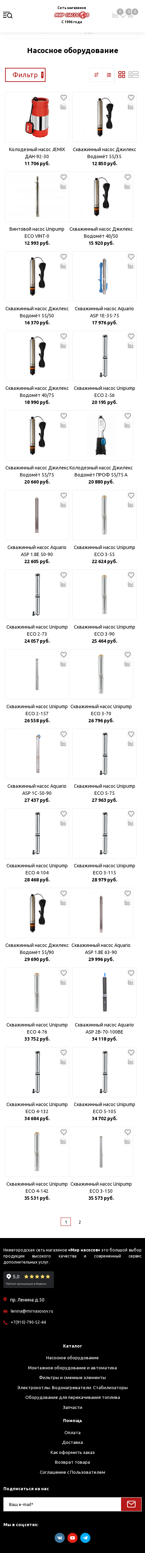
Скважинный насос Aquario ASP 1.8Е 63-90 (100, 949)
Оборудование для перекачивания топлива (72, 1397)
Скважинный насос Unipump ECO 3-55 (104, 551)
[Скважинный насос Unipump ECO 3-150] (101, 1152)
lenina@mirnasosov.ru (32, 1311)
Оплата (72, 1432)
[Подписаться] (131, 1504)
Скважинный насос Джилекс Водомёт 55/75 (37, 471)
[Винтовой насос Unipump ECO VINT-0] (37, 197)
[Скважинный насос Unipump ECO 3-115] (104, 833)
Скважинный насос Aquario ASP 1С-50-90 (36, 789)
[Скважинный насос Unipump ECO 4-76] (37, 992)
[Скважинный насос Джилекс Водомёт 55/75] (37, 435)
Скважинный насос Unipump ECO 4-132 (37, 1108)
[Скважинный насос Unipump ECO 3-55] (104, 515)
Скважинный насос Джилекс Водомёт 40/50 (101, 232)
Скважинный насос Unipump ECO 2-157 (37, 710)
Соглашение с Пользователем (72, 1472)
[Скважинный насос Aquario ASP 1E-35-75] (104, 276)
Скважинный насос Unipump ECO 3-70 (101, 710)
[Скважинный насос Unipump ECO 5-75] (104, 754)
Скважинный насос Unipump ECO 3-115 (104, 869)
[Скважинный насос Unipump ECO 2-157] (37, 674)
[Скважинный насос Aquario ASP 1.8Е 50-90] (37, 515)
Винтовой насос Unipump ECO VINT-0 (36, 232)
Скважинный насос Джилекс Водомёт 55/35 (104, 153)
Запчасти (72, 1407)
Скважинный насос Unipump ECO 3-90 (104, 630)
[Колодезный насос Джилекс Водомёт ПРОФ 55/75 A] (101, 435)
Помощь (72, 1420)
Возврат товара (72, 1462)
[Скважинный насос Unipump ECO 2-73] (37, 594)
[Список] (133, 76)
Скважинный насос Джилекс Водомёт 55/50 (37, 312)
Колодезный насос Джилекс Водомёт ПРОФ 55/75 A (101, 471)
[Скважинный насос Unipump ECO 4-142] (37, 1152)
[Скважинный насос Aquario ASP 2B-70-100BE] (104, 992)
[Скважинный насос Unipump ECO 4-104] (37, 833)
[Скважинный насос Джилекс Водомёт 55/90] (37, 913)
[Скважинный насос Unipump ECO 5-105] (104, 1072)
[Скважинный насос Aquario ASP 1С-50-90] (37, 754)
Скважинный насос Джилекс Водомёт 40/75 (37, 391)
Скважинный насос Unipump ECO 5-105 (104, 1108)
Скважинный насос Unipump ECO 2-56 (104, 391)
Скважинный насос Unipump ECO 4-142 (37, 1187)
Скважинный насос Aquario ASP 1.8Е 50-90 (36, 551)
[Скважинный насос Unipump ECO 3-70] (101, 674)
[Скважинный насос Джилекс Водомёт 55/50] (37, 276)
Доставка (72, 1442)
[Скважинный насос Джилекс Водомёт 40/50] (101, 197)
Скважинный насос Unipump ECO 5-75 (104, 789)
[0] (123, 15)
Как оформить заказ (73, 1452)
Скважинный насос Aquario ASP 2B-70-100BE (104, 1028)
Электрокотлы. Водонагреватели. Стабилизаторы (72, 1387)
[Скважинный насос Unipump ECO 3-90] (104, 594)
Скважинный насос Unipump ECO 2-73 (37, 630)
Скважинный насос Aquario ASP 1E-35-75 (104, 312)
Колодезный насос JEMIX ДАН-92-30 (37, 153)
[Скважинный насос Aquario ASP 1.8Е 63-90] (101, 913)
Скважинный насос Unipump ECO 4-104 (37, 869)
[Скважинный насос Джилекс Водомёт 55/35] (104, 117)
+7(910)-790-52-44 (28, 1322)
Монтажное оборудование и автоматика (72, 1367)
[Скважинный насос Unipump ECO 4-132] (37, 1072)
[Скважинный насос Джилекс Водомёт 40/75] (37, 356)
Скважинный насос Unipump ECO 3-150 (101, 1187)
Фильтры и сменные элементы (72, 1377)
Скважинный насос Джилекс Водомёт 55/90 (37, 949)
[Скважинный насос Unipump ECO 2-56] (104, 356)
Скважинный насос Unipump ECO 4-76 (37, 1028)
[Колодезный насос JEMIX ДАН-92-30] (37, 117)
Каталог (72, 1345)
